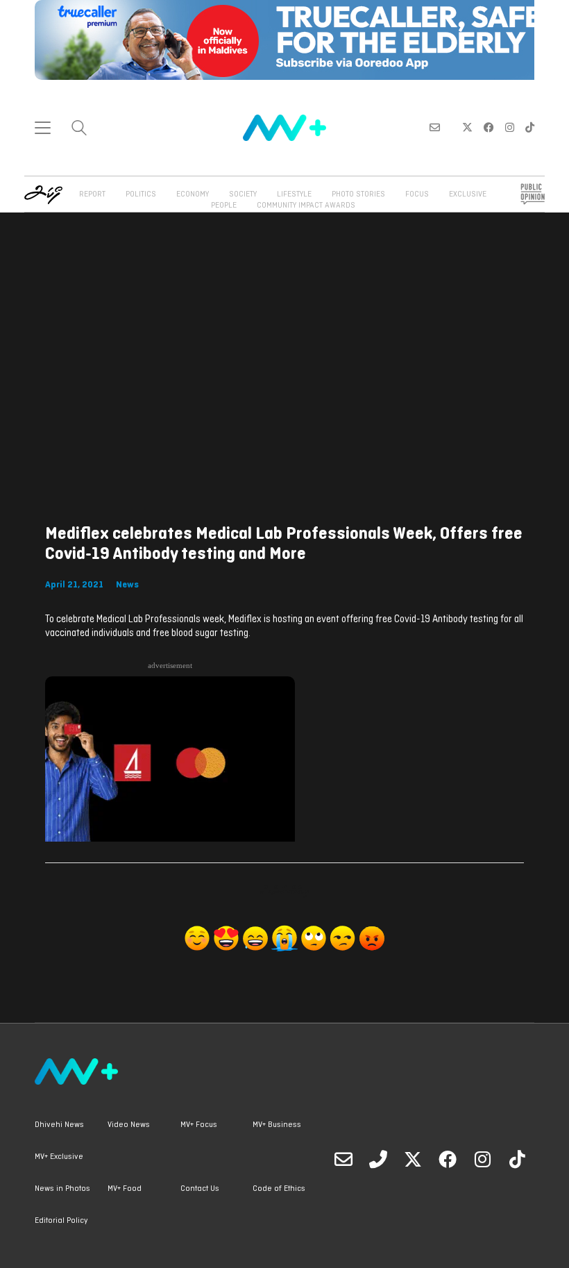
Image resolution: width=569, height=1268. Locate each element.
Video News (129, 1125)
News (127, 585)
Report (92, 194)
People (224, 205)
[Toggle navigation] (43, 127)
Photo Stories (358, 194)
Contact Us (199, 1189)
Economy (192, 194)
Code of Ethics (279, 1189)
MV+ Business (277, 1125)
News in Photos (62, 1189)
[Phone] (378, 1159)
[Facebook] (447, 1159)
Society (243, 194)
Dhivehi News (59, 1125)
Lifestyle (294, 194)
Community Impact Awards (306, 205)
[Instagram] (482, 1159)
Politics (141, 194)
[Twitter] (413, 1159)
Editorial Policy (61, 1221)
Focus (417, 194)
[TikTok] (517, 1159)
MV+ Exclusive (59, 1157)
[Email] (343, 1159)
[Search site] (79, 129)
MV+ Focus (198, 1125)
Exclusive (467, 194)
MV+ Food (125, 1189)
